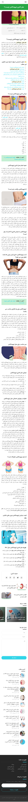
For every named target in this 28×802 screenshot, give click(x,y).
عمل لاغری (18, 128)
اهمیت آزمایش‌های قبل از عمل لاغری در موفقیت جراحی (11, 703)
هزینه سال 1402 (15, 89)
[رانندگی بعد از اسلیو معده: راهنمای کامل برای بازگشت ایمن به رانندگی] (22, 733)
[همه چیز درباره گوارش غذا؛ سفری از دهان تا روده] (22, 682)
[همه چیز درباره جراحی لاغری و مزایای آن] (22, 697)
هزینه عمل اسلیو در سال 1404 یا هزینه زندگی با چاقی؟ (11, 674)
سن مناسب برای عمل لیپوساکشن (17, 80)
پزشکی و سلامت (10, 769)
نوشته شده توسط (19, 33)
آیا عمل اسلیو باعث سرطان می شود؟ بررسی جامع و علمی (11, 717)
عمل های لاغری (10, 28)
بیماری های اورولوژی (22, 769)
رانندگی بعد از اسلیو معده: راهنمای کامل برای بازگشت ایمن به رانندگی (11, 733)
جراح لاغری (5, 117)
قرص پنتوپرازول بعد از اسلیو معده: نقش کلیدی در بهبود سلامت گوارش (12, 724)
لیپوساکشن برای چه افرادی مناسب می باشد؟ (14, 78)
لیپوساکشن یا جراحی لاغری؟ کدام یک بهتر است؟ (14, 72)
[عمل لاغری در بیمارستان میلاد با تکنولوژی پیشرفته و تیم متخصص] (22, 689)
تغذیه (25, 771)
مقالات (22, 30)
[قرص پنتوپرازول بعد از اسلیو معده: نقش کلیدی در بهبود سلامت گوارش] (22, 725)
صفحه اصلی (24, 764)
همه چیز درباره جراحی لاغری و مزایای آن (11, 696)
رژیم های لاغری (11, 767)
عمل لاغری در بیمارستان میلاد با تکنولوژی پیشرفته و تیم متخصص (11, 689)
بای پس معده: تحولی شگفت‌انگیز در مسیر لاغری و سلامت (12, 741)
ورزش (12, 771)
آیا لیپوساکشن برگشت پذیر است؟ (17, 71)
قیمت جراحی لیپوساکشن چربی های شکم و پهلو (14, 87)
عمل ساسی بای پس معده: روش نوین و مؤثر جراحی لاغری (11, 710)
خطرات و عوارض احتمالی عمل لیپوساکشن (15, 83)
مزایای (18, 81)
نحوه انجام (17, 69)
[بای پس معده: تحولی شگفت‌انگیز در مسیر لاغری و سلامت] (22, 742)
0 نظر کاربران (10, 30)
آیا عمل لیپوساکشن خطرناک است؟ (17, 85)
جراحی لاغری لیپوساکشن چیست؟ (17, 67)
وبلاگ (12, 764)
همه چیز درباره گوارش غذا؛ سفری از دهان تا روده (12, 681)
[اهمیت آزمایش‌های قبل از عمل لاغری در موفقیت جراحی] (22, 704)
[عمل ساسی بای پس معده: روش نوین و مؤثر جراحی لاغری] (22, 711)
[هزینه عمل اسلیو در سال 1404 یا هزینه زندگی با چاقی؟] (22, 675)
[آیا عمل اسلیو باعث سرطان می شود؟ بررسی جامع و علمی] (22, 718)
